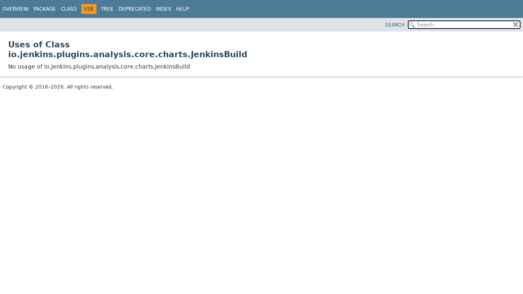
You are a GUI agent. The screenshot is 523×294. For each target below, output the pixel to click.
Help (182, 9)
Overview (15, 9)
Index (163, 9)
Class (69, 9)
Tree (107, 9)
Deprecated (134, 9)
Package (45, 9)
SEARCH (395, 25)
